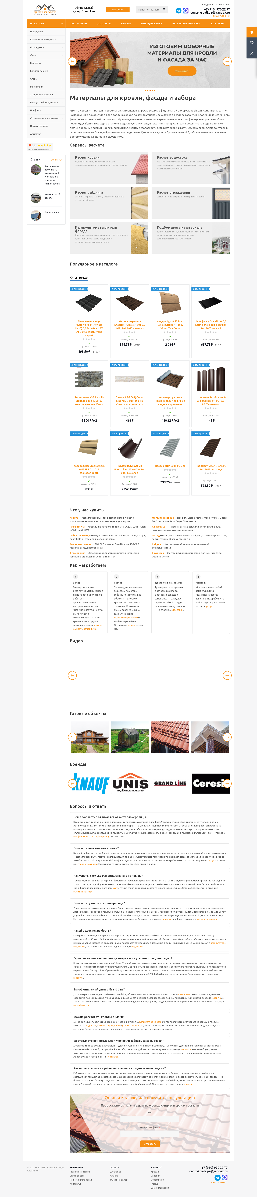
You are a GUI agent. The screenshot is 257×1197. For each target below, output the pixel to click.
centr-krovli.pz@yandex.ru (210, 12)
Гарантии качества (80, 1171)
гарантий (167, 919)
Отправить (150, 1144)
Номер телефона (150, 1127)
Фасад (156, 535)
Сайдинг (157, 544)
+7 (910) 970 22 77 (217, 9)
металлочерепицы (207, 919)
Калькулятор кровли (150, 1022)
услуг (209, 606)
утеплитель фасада (132, 1025)
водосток (91, 1025)
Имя (150, 1112)
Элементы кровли (160, 1187)
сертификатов (81, 1005)
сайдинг (101, 1025)
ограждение (113, 1025)
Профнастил (77, 526)
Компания (76, 1167)
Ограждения (77, 553)
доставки (177, 610)
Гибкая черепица (80, 535)
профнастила (80, 836)
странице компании (86, 864)
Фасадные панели (80, 544)
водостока (137, 946)
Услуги (115, 1167)
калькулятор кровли (126, 617)
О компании (79, 23)
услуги (131, 625)
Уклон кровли (52, 212)
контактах (113, 1056)
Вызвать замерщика (85, 628)
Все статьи (56, 160)
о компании (184, 994)
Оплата (126, 23)
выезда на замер (82, 891)
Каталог (156, 1167)
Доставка (104, 23)
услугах (98, 625)
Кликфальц (159, 526)
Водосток (158, 553)
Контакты (217, 23)
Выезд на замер (151, 23)
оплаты (188, 1084)
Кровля (74, 518)
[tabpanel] (150, 60)
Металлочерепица (163, 518)
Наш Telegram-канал (186, 23)
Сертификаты (77, 1175)
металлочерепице (100, 836)
